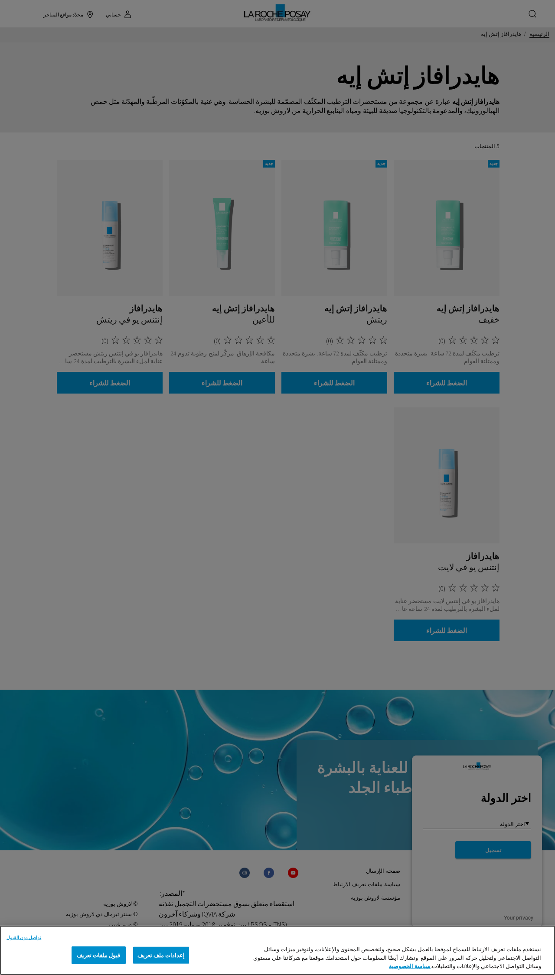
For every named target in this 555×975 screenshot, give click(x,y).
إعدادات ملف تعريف (161, 955)
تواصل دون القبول (24, 937)
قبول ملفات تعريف (98, 955)
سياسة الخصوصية (410, 966)
